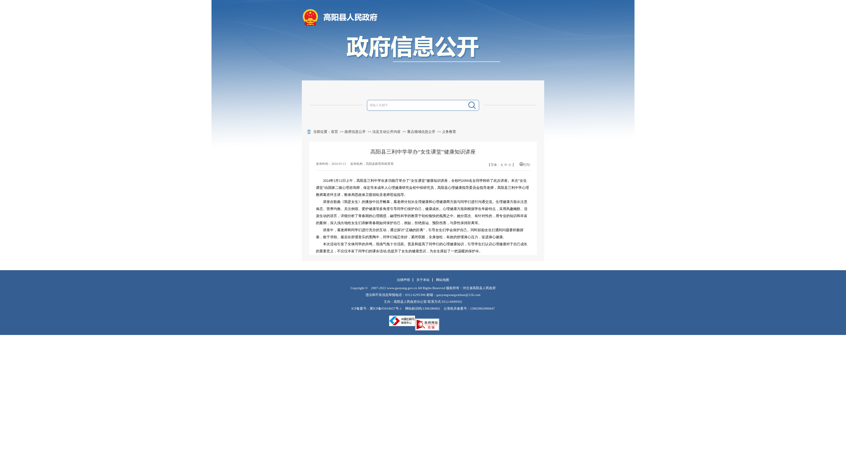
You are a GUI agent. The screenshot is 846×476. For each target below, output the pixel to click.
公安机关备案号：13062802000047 (469, 308)
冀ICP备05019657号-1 (386, 308)
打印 (526, 165)
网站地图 (442, 280)
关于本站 (423, 280)
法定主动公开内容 (386, 132)
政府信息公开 (355, 132)
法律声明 (403, 280)
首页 (334, 132)
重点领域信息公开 (421, 132)
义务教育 (449, 132)
